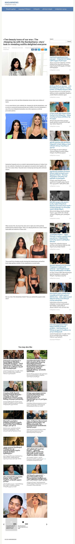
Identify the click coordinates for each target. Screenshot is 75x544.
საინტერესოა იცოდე (60, 9)
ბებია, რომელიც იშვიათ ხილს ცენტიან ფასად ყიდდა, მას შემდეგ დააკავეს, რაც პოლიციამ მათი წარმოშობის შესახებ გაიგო (37, 424)
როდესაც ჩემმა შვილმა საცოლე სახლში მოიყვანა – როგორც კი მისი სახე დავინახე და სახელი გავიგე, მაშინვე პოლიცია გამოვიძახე (13, 396)
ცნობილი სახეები (47, 9)
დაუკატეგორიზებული (25, 9)
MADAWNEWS (11, 2)
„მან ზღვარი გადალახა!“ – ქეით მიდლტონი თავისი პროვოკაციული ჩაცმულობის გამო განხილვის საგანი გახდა (37, 477)
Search (51, 39)
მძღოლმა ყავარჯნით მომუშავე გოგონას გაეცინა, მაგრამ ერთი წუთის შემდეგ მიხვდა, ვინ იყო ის (12, 423)
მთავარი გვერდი (11, 9)
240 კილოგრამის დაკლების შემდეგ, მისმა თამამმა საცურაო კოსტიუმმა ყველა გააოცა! (12, 479)
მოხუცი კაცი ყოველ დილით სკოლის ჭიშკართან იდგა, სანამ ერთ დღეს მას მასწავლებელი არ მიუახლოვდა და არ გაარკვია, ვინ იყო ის (37, 396)
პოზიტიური (36, 9)
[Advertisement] (37, 24)
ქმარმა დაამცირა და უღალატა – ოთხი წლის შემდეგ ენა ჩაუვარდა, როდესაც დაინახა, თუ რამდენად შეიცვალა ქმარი (61, 87)
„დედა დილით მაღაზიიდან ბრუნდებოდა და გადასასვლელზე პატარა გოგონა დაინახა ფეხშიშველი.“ (12, 450)
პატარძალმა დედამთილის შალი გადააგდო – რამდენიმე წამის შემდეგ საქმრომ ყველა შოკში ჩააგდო (60, 59)
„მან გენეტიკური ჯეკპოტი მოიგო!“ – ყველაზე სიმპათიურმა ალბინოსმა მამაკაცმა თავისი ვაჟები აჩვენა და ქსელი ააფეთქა (35, 452)
